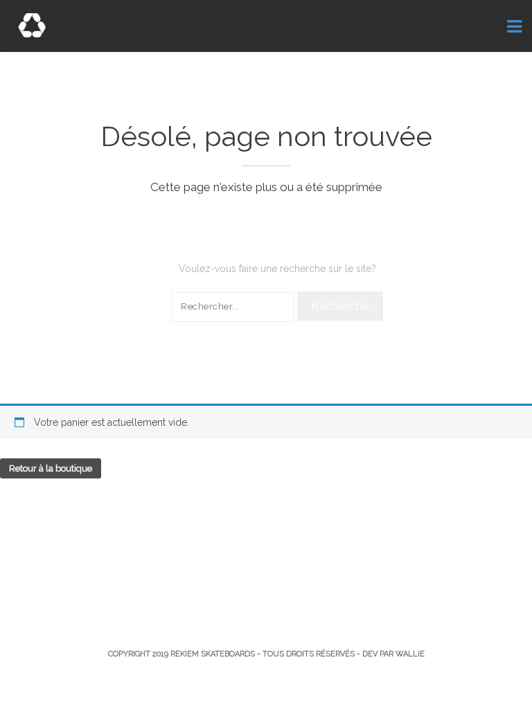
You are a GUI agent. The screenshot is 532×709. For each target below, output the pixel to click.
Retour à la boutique (50, 468)
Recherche (340, 305)
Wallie (410, 653)
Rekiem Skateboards (212, 653)
